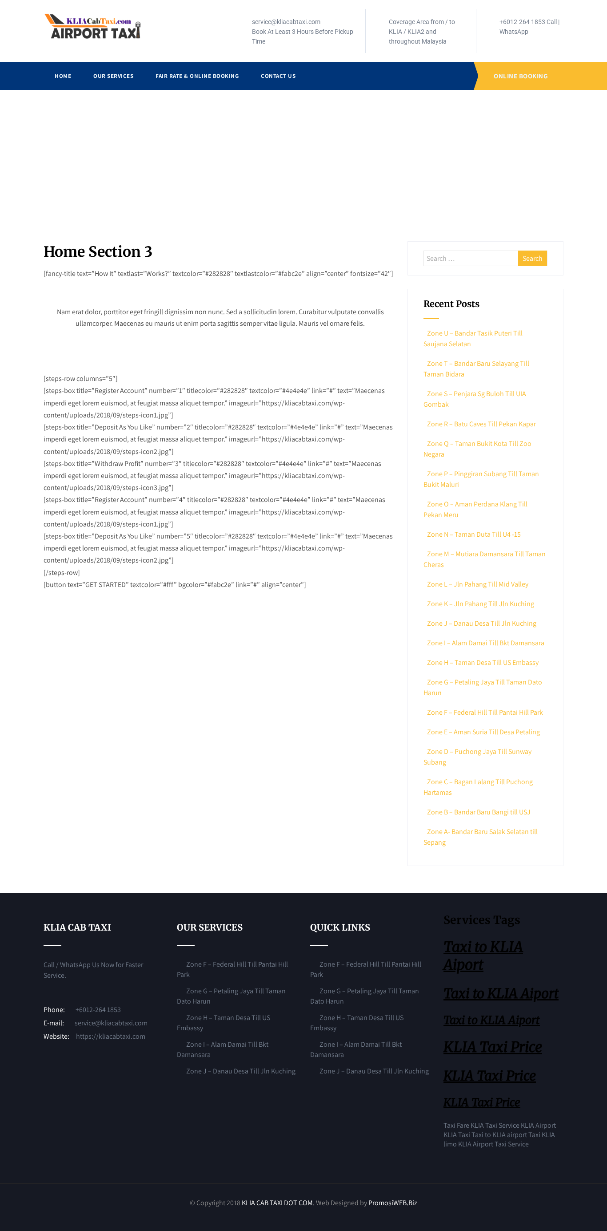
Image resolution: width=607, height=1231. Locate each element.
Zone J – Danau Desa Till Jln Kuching (481, 623)
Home (63, 76)
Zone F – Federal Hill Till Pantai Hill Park (485, 712)
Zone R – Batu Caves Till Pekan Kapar (481, 424)
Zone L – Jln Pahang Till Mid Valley (477, 584)
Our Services (113, 76)
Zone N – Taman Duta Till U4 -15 (474, 534)
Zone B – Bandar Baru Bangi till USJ (479, 812)
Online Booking (521, 76)
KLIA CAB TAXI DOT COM (277, 1202)
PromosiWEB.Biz (392, 1202)
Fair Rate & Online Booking (197, 76)
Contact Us (278, 76)
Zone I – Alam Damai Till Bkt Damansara (485, 643)
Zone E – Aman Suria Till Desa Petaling (483, 732)
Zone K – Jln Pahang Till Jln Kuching (480, 603)
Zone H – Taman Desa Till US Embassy (483, 662)
